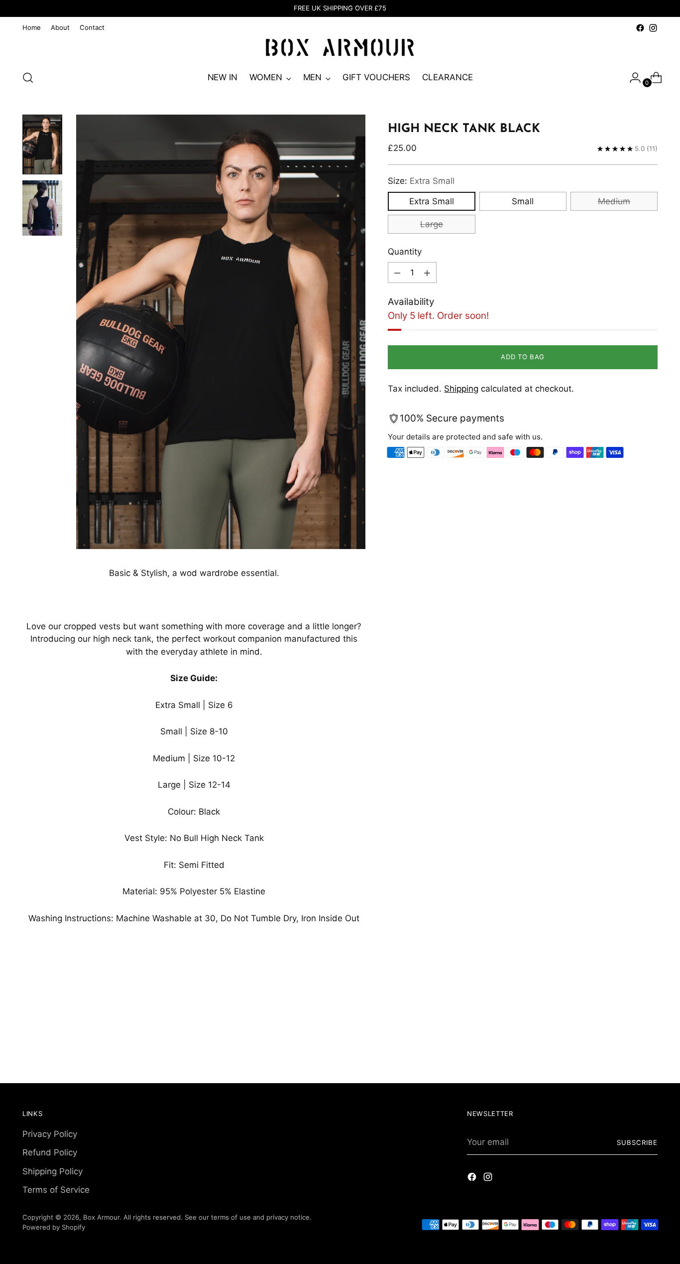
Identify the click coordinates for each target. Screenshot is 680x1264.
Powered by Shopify (53, 1227)
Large (431, 224)
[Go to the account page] (631, 78)
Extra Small (431, 201)
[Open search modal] (28, 78)
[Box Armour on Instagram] (653, 27)
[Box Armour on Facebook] (640, 27)
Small (523, 201)
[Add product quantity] (427, 273)
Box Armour (101, 1217)
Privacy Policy (49, 1134)
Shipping (461, 389)
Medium (614, 201)
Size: (421, 181)
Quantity (405, 252)
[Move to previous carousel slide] (626, 1009)
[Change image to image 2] (42, 208)
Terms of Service (56, 1190)
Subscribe (637, 1142)
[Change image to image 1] (42, 144)
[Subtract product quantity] (397, 273)
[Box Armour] (340, 48)
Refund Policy (49, 1152)
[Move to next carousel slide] (649, 1008)
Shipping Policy (52, 1171)
